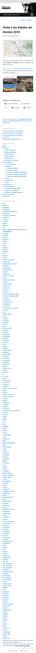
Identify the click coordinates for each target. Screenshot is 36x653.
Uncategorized (7, 610)
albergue (5, 225)
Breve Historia (9, 154)
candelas (5, 266)
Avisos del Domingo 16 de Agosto (13, 133)
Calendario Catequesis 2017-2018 (17, 174)
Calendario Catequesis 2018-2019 (17, 172)
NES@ (5, 461)
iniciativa (5, 404)
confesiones (6, 300)
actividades (6, 209)
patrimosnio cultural (9, 509)
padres (5, 495)
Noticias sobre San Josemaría (14, 192)
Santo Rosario (7, 578)
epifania (5, 348)
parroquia (6, 503)
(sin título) (6, 137)
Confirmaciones (7, 302)
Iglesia (5, 400)
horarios (5, 398)
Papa (4, 499)
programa (6, 529)
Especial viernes (8, 350)
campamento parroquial (10, 264)
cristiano (5, 318)
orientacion (6, 489)
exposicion (6, 364)
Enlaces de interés (8, 194)
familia (5, 366)
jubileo (5, 417)
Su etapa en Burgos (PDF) (12, 188)
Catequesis (8, 166)
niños (4, 465)
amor (4, 227)
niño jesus (6, 463)
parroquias (6, 505)
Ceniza (5, 278)
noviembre (6, 471)
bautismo (5, 248)
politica (5, 515)
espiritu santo (7, 354)
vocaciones (6, 638)
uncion (5, 612)
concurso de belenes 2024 (10, 296)
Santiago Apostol (8, 572)
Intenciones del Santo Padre (11, 411)
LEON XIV (6, 427)
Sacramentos (9, 180)
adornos (5, 219)
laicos (4, 425)
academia (5, 205)
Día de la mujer (7, 328)
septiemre (6, 594)
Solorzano (6, 598)
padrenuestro (7, 493)
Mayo (4, 441)
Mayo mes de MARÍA (9, 443)
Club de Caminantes (9, 280)
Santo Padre (6, 576)
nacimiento (6, 453)
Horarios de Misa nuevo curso (11, 14)
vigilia (4, 626)
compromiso (6, 288)
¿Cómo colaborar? (10, 150)
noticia (5, 467)
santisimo (6, 574)
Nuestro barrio (9, 158)
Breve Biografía (9, 186)
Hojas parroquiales (10, 152)
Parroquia (6, 148)
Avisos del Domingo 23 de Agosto (13, 131)
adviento (5, 221)
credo (4, 316)
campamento (6, 262)
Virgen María (6, 632)
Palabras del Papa (8, 497)
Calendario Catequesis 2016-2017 (17, 176)
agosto (5, 223)
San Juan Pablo (7, 568)
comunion (6, 290)
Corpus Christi (7, 314)
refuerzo (5, 535)
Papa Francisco (7, 501)
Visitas (5, 121)
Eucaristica (6, 358)
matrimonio (6, 439)
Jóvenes (7, 178)
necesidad (6, 459)
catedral (5, 272)
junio (4, 423)
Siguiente (30, 20)
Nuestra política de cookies (22, 645)
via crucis (6, 620)
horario (5, 392)
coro (4, 312)
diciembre (6, 330)
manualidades (7, 435)
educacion (6, 342)
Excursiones (28, 119)
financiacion (6, 380)
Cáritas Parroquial (10, 164)
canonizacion (7, 268)
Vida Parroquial (7, 162)
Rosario (5, 551)
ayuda (4, 246)
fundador (5, 386)
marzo (5, 437)
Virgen (5, 630)
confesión (6, 298)
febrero (5, 378)
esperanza (6, 352)
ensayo (5, 346)
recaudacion (6, 533)
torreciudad (6, 606)
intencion (5, 407)
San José (5, 561)
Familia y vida (7, 368)
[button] (10, 80)
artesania (5, 235)
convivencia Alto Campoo (10, 308)
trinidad (5, 608)
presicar (5, 519)
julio (4, 421)
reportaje (5, 539)
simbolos (5, 596)
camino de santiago (8, 260)
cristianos (6, 320)
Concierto (6, 292)
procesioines (6, 523)
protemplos (6, 531)
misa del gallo (7, 447)
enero (4, 344)
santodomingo (7, 580)
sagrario (5, 559)
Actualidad (22, 119)
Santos (5, 582)
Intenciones (6, 409)
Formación (6, 382)
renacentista (6, 537)
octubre (5, 479)
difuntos (5, 332)
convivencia (6, 306)
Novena (5, 469)
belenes (5, 250)
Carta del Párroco (8, 270)
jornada (5, 415)
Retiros (5, 547)
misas (4, 449)
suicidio (5, 600)
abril (4, 203)
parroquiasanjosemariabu (16, 121)
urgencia (5, 614)
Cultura (5, 324)
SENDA (5, 588)
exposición (6, 362)
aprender (5, 233)
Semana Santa (7, 586)
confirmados (6, 304)
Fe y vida (5, 376)
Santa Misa (6, 570)
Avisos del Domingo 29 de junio (12, 139)
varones (5, 616)
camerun (5, 256)
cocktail (5, 282)
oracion (5, 487)
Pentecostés (6, 511)
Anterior (23, 20)
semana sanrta (7, 584)
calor (4, 254)
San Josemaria (7, 565)
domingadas (6, 336)
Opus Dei (5, 483)
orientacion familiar (8, 491)
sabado (5, 553)
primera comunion (8, 521)
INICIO (5, 146)
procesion (6, 525)
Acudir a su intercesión (12, 190)
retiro (4, 545)
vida (4, 622)
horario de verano (8, 396)
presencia (6, 517)
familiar (5, 370)
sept (4, 590)
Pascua (5, 507)
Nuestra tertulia (7, 473)
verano (5, 618)
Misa (4, 445)
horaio (5, 390)
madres (5, 433)
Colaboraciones (7, 284)
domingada (6, 334)
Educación (6, 340)
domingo (5, 338)
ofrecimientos (7, 481)
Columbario (6, 196)
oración (5, 485)
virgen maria (6, 634)
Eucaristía (6, 356)
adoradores (6, 217)
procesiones (6, 527)
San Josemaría (7, 184)
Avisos (5, 241)
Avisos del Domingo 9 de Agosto (12, 135)
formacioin (6, 384)
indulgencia (6, 402)
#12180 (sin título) (12, 170)
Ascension (6, 239)
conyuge (5, 310)
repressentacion (7, 541)
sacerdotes (6, 555)
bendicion (6, 252)
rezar (4, 549)
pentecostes (6, 513)
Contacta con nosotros (11, 160)
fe (3, 374)
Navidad (5, 457)
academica (6, 207)
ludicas (5, 431)
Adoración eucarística (9, 215)
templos (5, 602)
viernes (5, 624)
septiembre (6, 592)
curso (4, 326)
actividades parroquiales (10, 211)
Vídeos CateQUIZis (12, 168)
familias (5, 372)
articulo (5, 237)
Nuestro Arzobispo (8, 475)
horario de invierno (8, 394)
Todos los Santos (8, 604)
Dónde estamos (9, 156)
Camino (5, 258)
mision (5, 451)
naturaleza (6, 455)
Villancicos (6, 628)
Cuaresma (6, 322)
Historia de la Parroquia (10, 388)
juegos (5, 419)
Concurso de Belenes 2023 (11, 294)
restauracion (6, 543)
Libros (5, 429)
